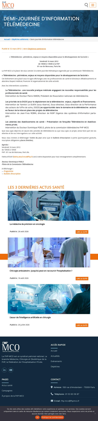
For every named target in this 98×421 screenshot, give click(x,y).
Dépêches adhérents (20, 39)
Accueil (7, 39)
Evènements (56, 361)
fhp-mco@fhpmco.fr (70, 401)
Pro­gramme (8, 171)
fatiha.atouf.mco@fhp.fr (23, 157)
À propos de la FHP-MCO (13, 396)
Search (86, 5)
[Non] (95, 413)
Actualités (55, 356)
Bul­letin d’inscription (12, 174)
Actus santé (7, 385)
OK (37, 417)
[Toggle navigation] (92, 5)
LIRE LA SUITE (82, 232)
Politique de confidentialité (52, 417)
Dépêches (55, 366)
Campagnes (7, 390)
